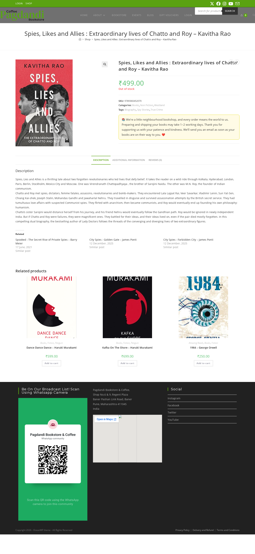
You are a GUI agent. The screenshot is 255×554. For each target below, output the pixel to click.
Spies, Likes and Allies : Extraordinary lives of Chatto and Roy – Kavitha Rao (135, 39)
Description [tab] (101, 160)
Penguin (59, 342)
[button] (105, 64)
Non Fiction (146, 105)
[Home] (80, 39)
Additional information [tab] (128, 160)
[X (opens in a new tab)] (212, 4)
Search (230, 10)
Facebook (173, 405)
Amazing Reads (196, 342)
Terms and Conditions (228, 530)
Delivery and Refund (203, 530)
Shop (29, 3)
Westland (159, 105)
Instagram (174, 398)
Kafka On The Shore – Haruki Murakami (127, 347)
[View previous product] (231, 62)
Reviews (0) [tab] (155, 160)
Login (19, 3)
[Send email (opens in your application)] (237, 4)
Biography (130, 109)
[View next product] (237, 62)
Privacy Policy (182, 530)
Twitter (172, 412)
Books (135, 105)
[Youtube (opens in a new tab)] (230, 4)
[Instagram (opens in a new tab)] (224, 4)
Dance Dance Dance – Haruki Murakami (52, 347)
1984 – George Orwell (203, 347)
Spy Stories (143, 109)
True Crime (157, 109)
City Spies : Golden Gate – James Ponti (113, 239)
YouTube (173, 419)
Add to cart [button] (51, 363)
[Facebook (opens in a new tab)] (218, 4)
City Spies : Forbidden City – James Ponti (188, 239)
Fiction (50, 342)
